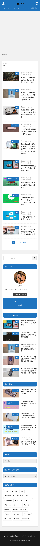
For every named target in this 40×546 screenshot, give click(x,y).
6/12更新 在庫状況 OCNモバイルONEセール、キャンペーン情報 (28, 428)
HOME (5, 54)
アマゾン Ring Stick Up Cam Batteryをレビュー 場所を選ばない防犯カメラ (28, 96)
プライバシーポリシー (28, 536)
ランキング (28, 514)
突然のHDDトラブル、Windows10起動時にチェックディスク (28, 113)
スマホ (16, 333)
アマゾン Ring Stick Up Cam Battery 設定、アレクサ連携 (28, 80)
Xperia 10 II (9, 500)
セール (8, 509)
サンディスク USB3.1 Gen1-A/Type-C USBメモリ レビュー (28, 131)
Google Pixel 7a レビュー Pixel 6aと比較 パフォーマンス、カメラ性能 (28, 416)
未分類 (18, 518)
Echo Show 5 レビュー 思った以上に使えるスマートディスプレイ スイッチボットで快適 (28, 148)
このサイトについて (13, 8)
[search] (34, 258)
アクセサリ (20, 500)
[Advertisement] (20, 31)
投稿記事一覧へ (19, 294)
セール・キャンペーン (13, 179)
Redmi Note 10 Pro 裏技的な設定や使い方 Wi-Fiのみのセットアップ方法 (29, 371)
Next (24, 242)
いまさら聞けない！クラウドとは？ (28, 218)
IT (11, 54)
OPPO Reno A (10, 496)
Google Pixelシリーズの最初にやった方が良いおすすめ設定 (28, 335)
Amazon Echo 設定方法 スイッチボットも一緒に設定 (28, 168)
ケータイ (8, 505)
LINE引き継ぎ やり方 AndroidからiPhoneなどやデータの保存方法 (28, 201)
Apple (7, 491)
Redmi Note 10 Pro (23, 496)
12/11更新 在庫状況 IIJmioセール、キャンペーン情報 (28, 404)
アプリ (16, 195)
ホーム (3, 8)
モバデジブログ (25, 540)
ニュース (8, 514)
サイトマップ (25, 8)
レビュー (16, 125)
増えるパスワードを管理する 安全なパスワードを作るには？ (28, 231)
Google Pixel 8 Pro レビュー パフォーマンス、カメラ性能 (28, 392)
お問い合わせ (35, 8)
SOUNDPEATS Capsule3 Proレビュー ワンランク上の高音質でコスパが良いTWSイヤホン (29, 442)
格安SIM (26, 518)
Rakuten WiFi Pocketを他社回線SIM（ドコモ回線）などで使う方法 (28, 359)
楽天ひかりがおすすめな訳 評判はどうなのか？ (28, 185)
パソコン (18, 514)
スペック (18, 505)
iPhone (16, 491)
